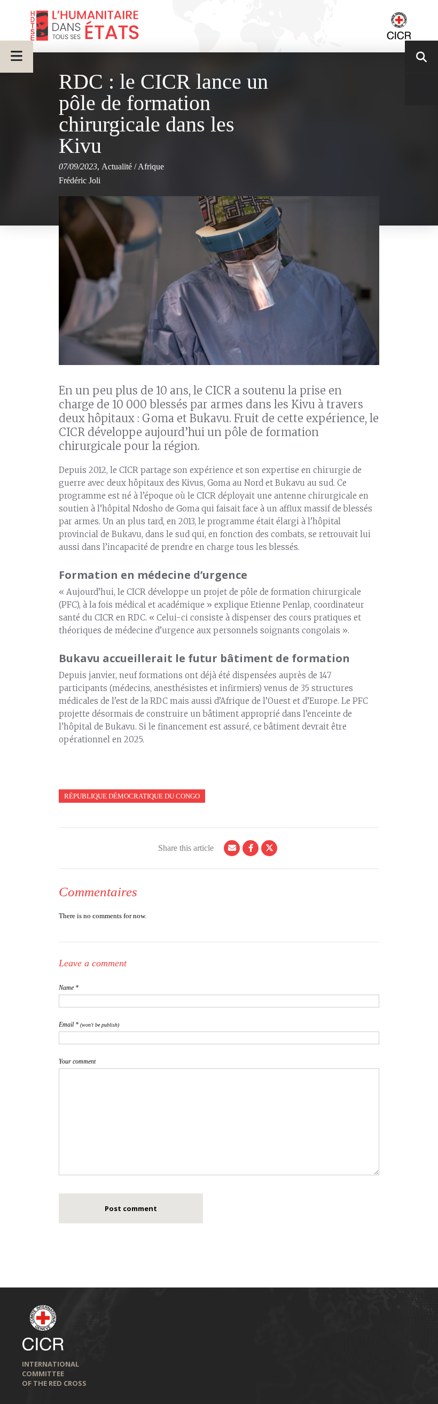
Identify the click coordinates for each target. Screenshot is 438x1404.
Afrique (151, 166)
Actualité (116, 166)
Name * (69, 987)
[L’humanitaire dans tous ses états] (219, 26)
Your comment (77, 1061)
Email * (89, 1024)
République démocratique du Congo (132, 796)
